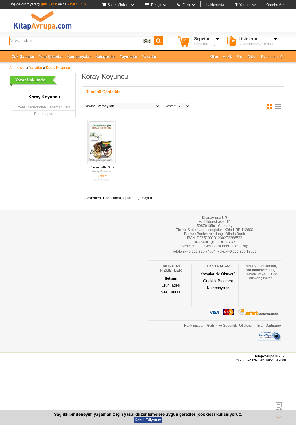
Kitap (214, 57)
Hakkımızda (215, 5)
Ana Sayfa (17, 68)
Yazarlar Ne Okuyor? (218, 274)
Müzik (227, 57)
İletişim (171, 278)
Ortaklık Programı (218, 281)
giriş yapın (49, 4)
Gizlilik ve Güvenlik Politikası (229, 326)
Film (239, 57)
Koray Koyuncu (58, 68)
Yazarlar (35, 68)
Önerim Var (275, 5)
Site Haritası (171, 292)
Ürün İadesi (171, 285)
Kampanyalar (218, 288)
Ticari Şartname (268, 326)
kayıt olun (75, 4)
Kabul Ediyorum (148, 420)
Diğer (252, 57)
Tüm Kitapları (44, 114)
